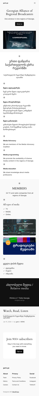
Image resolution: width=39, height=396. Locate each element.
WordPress (15, 392)
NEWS (23, 322)
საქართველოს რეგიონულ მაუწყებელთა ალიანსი (19, 317)
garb (17, 322)
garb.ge (5, 3)
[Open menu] (35, 3)
